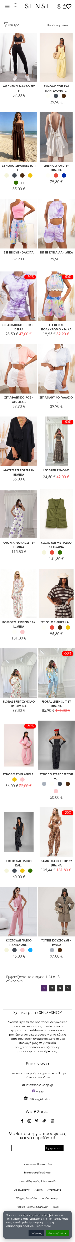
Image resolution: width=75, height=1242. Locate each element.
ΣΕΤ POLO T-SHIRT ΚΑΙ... (56, 622)
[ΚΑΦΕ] (64, 96)
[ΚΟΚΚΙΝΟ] (56, 175)
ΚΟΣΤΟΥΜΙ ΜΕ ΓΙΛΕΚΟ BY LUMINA (56, 545)
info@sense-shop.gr (39, 1085)
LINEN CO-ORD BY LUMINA (56, 168)
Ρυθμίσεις (36, 1233)
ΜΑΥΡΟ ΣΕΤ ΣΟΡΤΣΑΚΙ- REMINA (18, 472)
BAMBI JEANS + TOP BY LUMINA (56, 863)
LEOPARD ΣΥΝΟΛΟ (56, 470)
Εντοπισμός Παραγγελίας (37, 1164)
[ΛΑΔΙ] (16, 183)
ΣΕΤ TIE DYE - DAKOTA (19, 252)
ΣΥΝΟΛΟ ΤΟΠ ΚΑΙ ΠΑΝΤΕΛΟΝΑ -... (56, 88)
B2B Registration (39, 1099)
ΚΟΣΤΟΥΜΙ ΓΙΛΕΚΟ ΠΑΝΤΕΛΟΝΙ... (19, 942)
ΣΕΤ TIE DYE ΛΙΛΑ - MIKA (56, 252)
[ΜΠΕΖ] (6, 175)
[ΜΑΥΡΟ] (56, 96)
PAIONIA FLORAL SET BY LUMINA (18, 545)
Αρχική (38, 1189)
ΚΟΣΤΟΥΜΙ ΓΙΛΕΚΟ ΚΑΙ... (19, 863)
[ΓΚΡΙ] (44, 784)
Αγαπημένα (54, 1189)
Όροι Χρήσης (22, 1189)
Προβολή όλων (57, 25)
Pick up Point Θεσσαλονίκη (32, 1207)
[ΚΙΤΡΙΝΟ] (30, 175)
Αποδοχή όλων (57, 1233)
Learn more (43, 1226)
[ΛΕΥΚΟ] (48, 96)
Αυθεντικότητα (50, 1198)
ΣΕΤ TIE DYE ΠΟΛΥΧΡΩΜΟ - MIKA (56, 327)
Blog (56, 1207)
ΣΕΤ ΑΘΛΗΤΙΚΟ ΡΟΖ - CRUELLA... (18, 400)
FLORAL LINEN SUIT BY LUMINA (56, 704)
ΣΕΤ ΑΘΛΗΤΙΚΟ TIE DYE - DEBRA (18, 327)
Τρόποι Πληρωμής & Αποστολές (37, 1181)
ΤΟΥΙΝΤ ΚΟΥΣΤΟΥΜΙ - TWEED (56, 942)
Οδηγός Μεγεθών (26, 1198)
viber (39, 1092)
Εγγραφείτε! (54, 1148)
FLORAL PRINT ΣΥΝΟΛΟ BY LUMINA (19, 704)
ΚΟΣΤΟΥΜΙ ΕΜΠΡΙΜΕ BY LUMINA (18, 624)
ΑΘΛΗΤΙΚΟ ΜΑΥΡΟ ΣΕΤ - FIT (19, 88)
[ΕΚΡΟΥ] (68, 552)
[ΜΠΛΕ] (64, 175)
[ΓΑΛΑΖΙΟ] (30, 950)
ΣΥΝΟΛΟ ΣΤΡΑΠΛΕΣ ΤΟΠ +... (19, 168)
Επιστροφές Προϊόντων (37, 1172)
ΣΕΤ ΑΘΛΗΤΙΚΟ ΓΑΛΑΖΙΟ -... (56, 400)
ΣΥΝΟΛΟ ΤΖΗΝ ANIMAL (19, 774)
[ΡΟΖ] (22, 632)
